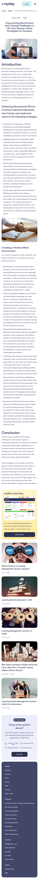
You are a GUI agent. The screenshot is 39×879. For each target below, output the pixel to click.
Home (4, 11)
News (10, 11)
